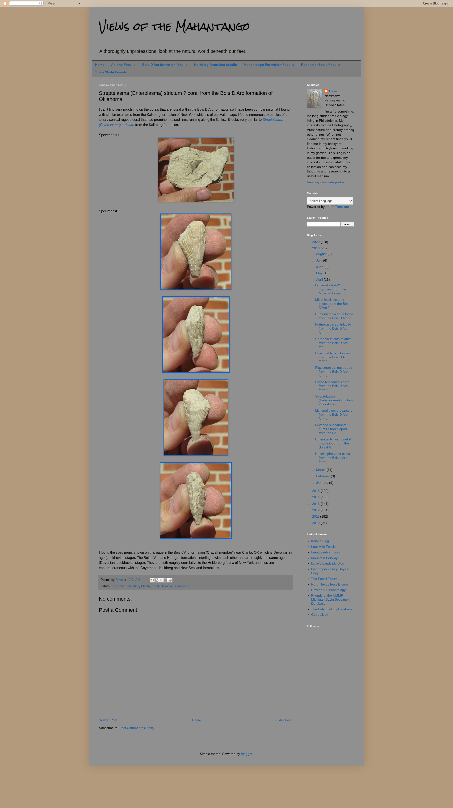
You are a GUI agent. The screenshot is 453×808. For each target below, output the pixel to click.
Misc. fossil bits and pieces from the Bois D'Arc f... (332, 304)
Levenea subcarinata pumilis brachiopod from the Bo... (331, 429)
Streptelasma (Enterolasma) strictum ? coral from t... (334, 400)
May (319, 273)
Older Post (284, 720)
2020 (316, 242)
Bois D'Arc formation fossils (164, 65)
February (323, 476)
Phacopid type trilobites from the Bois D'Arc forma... (332, 357)
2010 (316, 523)
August (321, 254)
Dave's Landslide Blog (327, 563)
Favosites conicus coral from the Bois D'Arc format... (332, 386)
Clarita (145, 586)
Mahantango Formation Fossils (269, 65)
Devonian (167, 586)
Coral (155, 586)
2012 (316, 510)
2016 (316, 248)
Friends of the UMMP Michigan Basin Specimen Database (330, 599)
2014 (316, 497)
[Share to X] (161, 580)
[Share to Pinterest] (170, 580)
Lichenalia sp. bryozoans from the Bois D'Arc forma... (333, 414)
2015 (316, 491)
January (322, 483)
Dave (333, 91)
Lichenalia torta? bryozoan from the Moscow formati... (330, 289)
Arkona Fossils (123, 65)
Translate (342, 207)
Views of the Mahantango (174, 26)
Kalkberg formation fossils (215, 65)
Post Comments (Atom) (136, 728)
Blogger (246, 754)
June (320, 267)
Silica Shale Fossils (111, 72)
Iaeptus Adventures (325, 552)
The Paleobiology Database (331, 609)
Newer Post (108, 720)
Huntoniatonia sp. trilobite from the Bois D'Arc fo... (334, 316)
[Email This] (152, 580)
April (320, 279)
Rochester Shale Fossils (320, 65)
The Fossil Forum (324, 579)
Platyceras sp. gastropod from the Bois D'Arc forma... (333, 371)
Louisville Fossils (323, 546)
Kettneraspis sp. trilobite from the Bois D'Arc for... (333, 328)
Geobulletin (319, 614)
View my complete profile (325, 182)
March (321, 470)
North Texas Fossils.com (329, 584)
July (319, 260)
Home (99, 65)
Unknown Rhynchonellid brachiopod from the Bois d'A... (333, 443)
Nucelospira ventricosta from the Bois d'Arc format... (332, 458)
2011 (316, 516)
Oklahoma (182, 586)
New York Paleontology (328, 590)
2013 (316, 504)
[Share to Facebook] (165, 580)
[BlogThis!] (156, 580)
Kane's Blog (320, 541)
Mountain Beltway (324, 558)
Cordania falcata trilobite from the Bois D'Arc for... (333, 343)
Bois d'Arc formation (125, 586)
